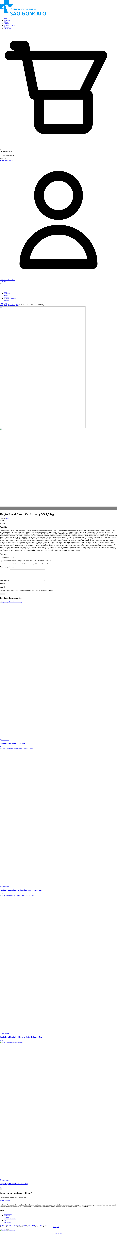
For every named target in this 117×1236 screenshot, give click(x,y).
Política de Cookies (32, 1225)
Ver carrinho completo (6, 160)
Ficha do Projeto (58, 1233)
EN (5, 281)
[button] (58, 96)
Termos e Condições (6, 1225)
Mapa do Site (43, 1225)
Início (5, 18)
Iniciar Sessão (4, 280)
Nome (2, 583)
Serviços (6, 23)
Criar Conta (11, 280)
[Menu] (0, 283)
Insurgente (56, 1227)
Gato (17, 305)
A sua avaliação (5, 567)
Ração (5, 305)
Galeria (6, 22)
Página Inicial (8, 1214)
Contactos (6, 27)
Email (2, 587)
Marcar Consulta (5, 1200)
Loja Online (7, 28)
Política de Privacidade (19, 1225)
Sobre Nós (7, 20)
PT (3, 281)
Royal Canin (11, 305)
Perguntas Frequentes (10, 25)
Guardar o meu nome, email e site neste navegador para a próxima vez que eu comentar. (27, 590)
